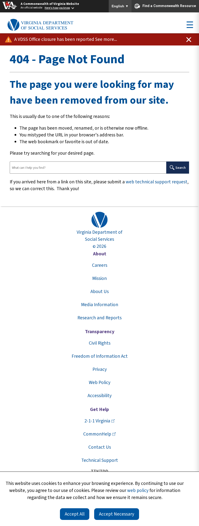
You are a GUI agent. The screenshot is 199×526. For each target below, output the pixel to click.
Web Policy (99, 382)
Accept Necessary (116, 514)
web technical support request (156, 181)
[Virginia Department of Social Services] (40, 25)
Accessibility (100, 395)
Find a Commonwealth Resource (169, 6)
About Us (100, 291)
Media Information (99, 304)
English (120, 6)
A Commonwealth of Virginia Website (50, 3)
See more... (106, 39)
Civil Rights (99, 343)
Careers (99, 265)
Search (180, 167)
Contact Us (99, 447)
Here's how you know (57, 8)
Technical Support (99, 460)
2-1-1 (97, 421)
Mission (99, 278)
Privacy (99, 369)
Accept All (74, 514)
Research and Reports (99, 317)
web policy (138, 490)
